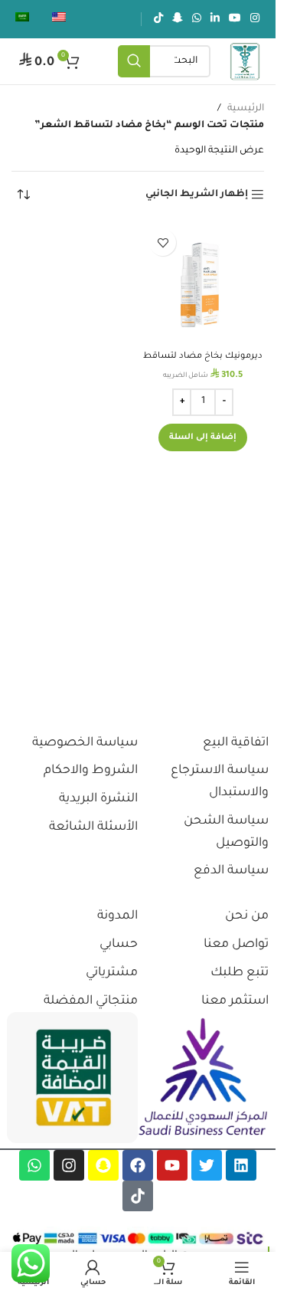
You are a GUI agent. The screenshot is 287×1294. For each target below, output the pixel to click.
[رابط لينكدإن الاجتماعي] (215, 19)
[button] (202, 437)
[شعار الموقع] (245, 62)
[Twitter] (206, 1165)
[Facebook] (137, 1165)
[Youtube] (172, 1165)
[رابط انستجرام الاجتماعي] (255, 19)
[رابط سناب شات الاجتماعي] (178, 19)
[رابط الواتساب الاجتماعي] (197, 19)
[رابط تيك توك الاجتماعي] (158, 19)
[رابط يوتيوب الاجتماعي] (235, 19)
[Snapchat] (103, 1165)
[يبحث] (134, 61)
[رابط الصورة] (203, 1078)
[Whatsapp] (34, 1165)
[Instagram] (69, 1165)
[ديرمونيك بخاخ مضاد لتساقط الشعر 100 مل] (203, 282)
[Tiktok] (137, 1196)
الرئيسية (245, 108)
